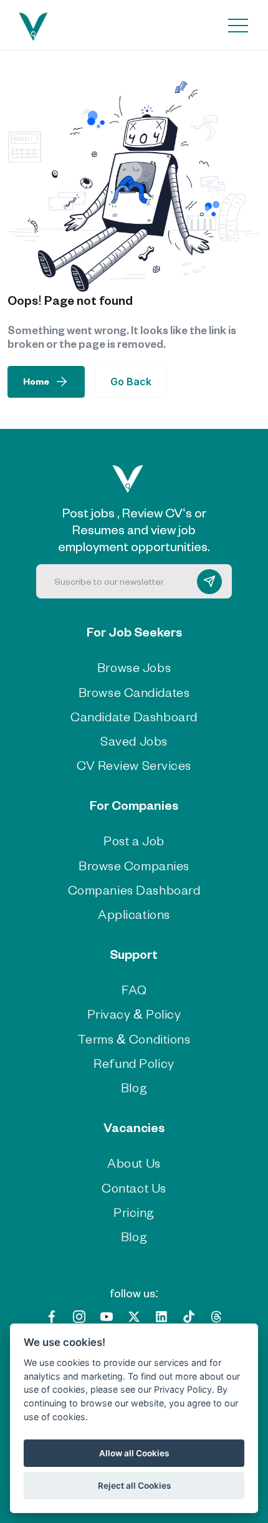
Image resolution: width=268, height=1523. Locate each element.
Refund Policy (133, 1062)
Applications (134, 913)
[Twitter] (134, 1315)
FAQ (134, 989)
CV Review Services (134, 764)
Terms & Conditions (133, 1038)
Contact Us (134, 1187)
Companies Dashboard (134, 889)
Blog (134, 1087)
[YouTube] (106, 1315)
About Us (133, 1162)
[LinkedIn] (161, 1315)
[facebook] (51, 1315)
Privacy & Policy (134, 1013)
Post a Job (134, 840)
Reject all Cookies (134, 1486)
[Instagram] (79, 1315)
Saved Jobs (134, 740)
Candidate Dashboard (134, 716)
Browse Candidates (134, 692)
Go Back (130, 381)
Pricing (134, 1211)
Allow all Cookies (134, 1453)
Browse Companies (134, 865)
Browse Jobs (134, 667)
